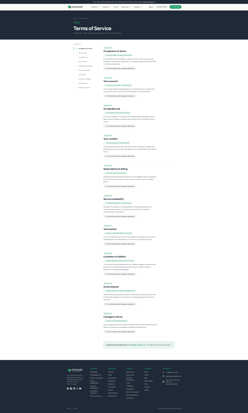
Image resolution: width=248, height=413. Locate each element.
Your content (81, 61)
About (146, 372)
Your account (81, 53)
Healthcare (111, 381)
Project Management (94, 382)
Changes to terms (83, 87)
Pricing (116, 7)
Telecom (111, 372)
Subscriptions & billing (84, 66)
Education (111, 384)
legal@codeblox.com (138, 345)
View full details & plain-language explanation (121, 68)
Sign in (151, 7)
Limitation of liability (83, 79)
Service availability (83, 70)
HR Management (95, 375)
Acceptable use (82, 57)
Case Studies (148, 381)
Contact (147, 387)
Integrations (130, 389)
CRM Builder (94, 372)
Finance (110, 390)
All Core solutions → (96, 396)
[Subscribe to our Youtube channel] (80, 388)
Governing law (81, 83)
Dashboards (130, 375)
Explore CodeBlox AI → (149, 2)
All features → (130, 398)
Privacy (69, 408)
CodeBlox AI (130, 386)
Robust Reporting (132, 395)
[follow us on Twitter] (77, 388)
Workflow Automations (130, 379)
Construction (112, 378)
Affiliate (146, 390)
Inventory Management (94, 387)
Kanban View (130, 372)
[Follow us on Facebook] (68, 388)
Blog (145, 378)
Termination (81, 75)
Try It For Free (175, 7)
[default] (75, 6)
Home (75, 18)
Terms (75, 408)
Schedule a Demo (162, 7)
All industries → (113, 396)
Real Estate (112, 387)
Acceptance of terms (84, 48)
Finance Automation (96, 378)
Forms (128, 383)
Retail (110, 375)
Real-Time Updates (132, 392)
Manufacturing (112, 393)
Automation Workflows (94, 392)
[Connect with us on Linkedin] (74, 388)
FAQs (146, 384)
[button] (95, 6)
